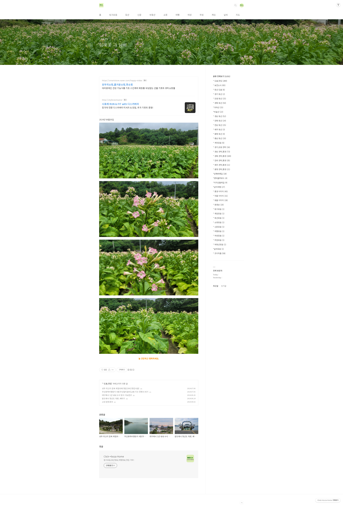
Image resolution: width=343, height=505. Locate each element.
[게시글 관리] (112, 370)
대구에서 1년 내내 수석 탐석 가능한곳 (117, 395)
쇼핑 (165, 14)
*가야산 (218, 107)
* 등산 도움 (219, 89)
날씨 (226, 14)
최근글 (215, 286)
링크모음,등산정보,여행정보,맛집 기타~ (119, 460)
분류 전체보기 (221, 76)
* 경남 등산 (219, 116)
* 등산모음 (218, 218)
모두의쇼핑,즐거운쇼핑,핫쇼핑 (117, 84)
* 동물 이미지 (220, 200)
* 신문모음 (218, 226)
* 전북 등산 (219, 120)
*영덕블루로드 (220, 178)
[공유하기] (109, 370)
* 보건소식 (219, 85)
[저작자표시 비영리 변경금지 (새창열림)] (130, 370)
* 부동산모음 (219, 244)
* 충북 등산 (219, 134)
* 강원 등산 (219, 98)
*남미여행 (219, 187)
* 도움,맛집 (107, 383)
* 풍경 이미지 (220, 191)
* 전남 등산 (219, 125)
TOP (242, 503)
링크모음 (113, 14)
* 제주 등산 (219, 129)
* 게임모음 (218, 213)
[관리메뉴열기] (338, 5)
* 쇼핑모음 (218, 222)
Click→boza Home (114, 456)
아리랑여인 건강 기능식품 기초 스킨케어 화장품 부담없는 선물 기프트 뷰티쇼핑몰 (138, 88)
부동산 (152, 14)
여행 (178, 14)
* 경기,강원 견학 (221, 147)
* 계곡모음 (218, 142)
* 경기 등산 (219, 94)
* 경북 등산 (219, 103)
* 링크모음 (218, 209)
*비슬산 (218, 111)
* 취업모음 (218, 240)
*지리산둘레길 (220, 182)
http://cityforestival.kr (112, 100)
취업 (202, 14)
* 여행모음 (218, 231)
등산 (127, 14)
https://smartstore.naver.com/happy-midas (122, 80)
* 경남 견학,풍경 (221, 151)
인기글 (223, 286)
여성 (190, 14)
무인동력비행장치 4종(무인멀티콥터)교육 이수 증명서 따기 (125, 391)
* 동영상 (218, 204)
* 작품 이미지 (220, 195)
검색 (236, 5)
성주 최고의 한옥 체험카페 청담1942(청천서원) (120, 388)
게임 (214, 14)
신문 (139, 14)
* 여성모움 (218, 235)
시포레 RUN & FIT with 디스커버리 (120, 103)
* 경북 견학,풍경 (222, 156)
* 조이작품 (219, 253)
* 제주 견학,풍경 (221, 165)
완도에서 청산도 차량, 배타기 (113, 398)
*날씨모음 (218, 249)
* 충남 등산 (219, 138)
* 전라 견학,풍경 (221, 160)
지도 (238, 14)
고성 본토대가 (107, 401)
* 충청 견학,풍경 (221, 169)
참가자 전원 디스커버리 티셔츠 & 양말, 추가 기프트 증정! (127, 107)
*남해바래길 (220, 173)
